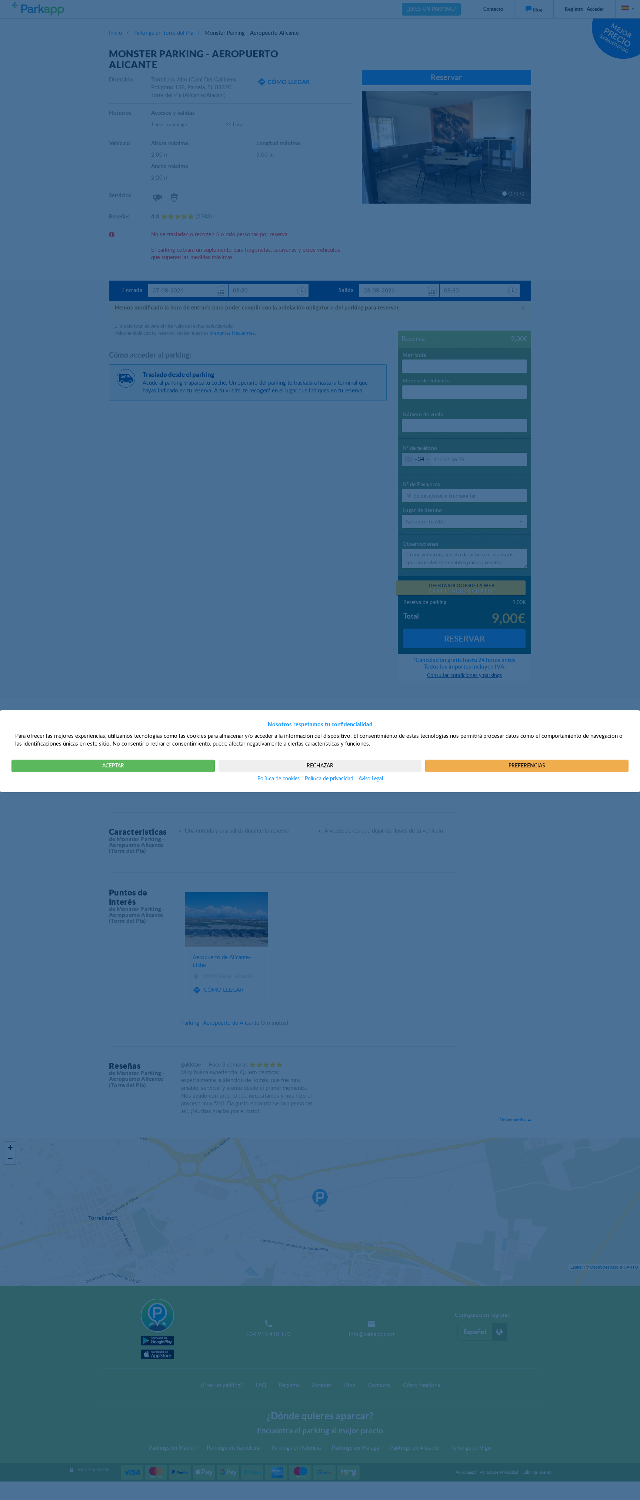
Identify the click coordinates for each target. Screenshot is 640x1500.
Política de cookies (278, 778)
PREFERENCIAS (527, 766)
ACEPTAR (113, 766)
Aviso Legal (371, 778)
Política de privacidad (329, 778)
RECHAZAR (320, 766)
